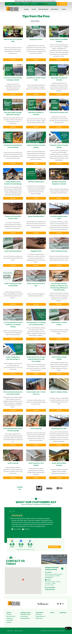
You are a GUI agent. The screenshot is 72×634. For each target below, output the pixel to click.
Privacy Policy (10, 630)
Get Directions (49, 577)
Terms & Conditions (18, 630)
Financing (18, 3)
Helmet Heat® (63, 612)
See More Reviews (54, 546)
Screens (34, 9)
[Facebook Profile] (58, 603)
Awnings (26, 9)
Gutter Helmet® (54, 9)
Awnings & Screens (25, 612)
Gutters (64, 9)
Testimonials (9, 620)
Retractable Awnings (25, 614)
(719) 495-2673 (50, 589)
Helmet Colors (39, 618)
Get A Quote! (63, 3)
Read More (12, 59)
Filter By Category (35, 21)
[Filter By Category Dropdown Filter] (36, 23)
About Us (10, 3)
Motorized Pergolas (43, 9)
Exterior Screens (24, 616)
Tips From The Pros (10, 616)
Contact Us (35, 3)
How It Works (39, 614)
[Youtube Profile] (60, 603)
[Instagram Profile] (63, 603)
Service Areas (25, 3)
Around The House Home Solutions (51, 569)
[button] (23, 580)
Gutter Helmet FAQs (40, 616)
